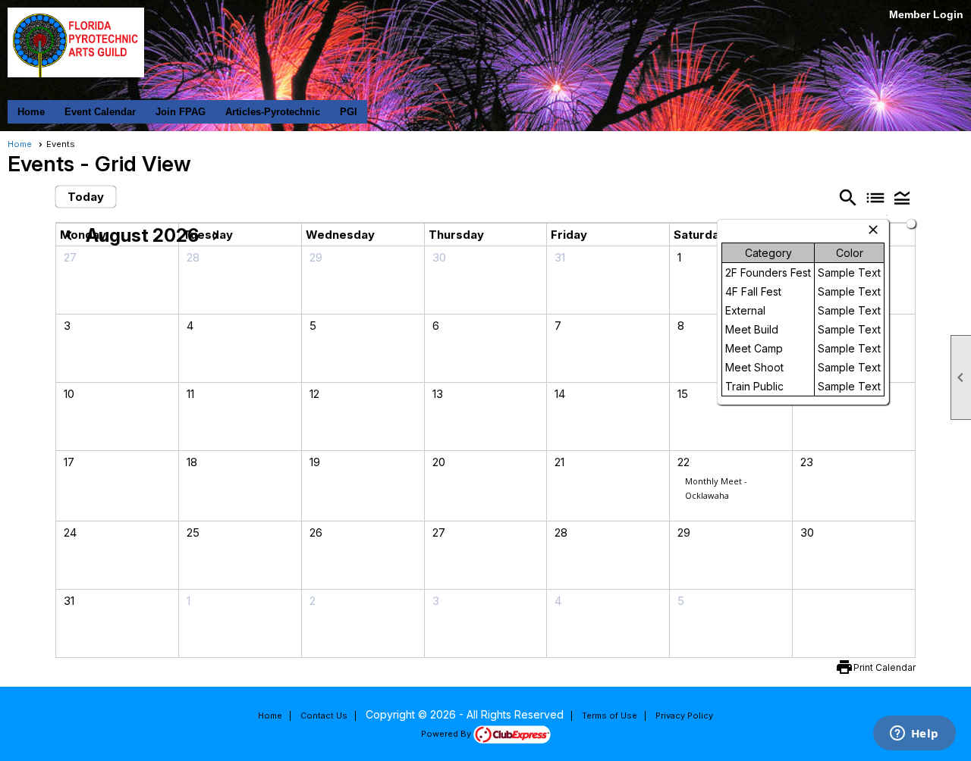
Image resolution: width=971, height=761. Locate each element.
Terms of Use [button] (609, 715)
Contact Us (323, 715)
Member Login (926, 14)
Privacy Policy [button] (684, 715)
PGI (348, 111)
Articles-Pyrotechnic (272, 111)
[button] (902, 197)
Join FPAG (181, 111)
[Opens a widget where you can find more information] (914, 734)
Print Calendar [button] (884, 667)
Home (31, 111)
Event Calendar (100, 111)
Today (86, 196)
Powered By (447, 733)
